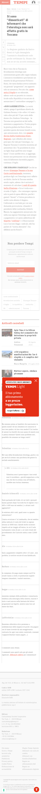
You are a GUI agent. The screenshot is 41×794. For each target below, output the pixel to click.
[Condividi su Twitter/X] (3, 47)
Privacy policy (7, 761)
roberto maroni (14, 308)
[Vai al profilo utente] (33, 2)
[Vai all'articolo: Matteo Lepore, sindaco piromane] (7, 374)
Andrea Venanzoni (18, 343)
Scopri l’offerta (13, 411)
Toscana (26, 308)
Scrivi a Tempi (7, 751)
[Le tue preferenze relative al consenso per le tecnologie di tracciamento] (4, 790)
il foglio (6, 304)
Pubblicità (6, 759)
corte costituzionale (10, 296)
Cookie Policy (7, 764)
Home (8, 9)
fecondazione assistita (11, 300)
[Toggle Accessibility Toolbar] (36, 789)
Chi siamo (5, 748)
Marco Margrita (20, 364)
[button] (3, 61)
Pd (4, 308)
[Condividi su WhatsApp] (3, 52)
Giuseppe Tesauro (29, 300)
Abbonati (5, 2)
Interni (14, 9)
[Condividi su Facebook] (3, 42)
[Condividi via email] (3, 57)
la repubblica (17, 304)
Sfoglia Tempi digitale (30, 748)
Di (10, 43)
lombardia (29, 304)
